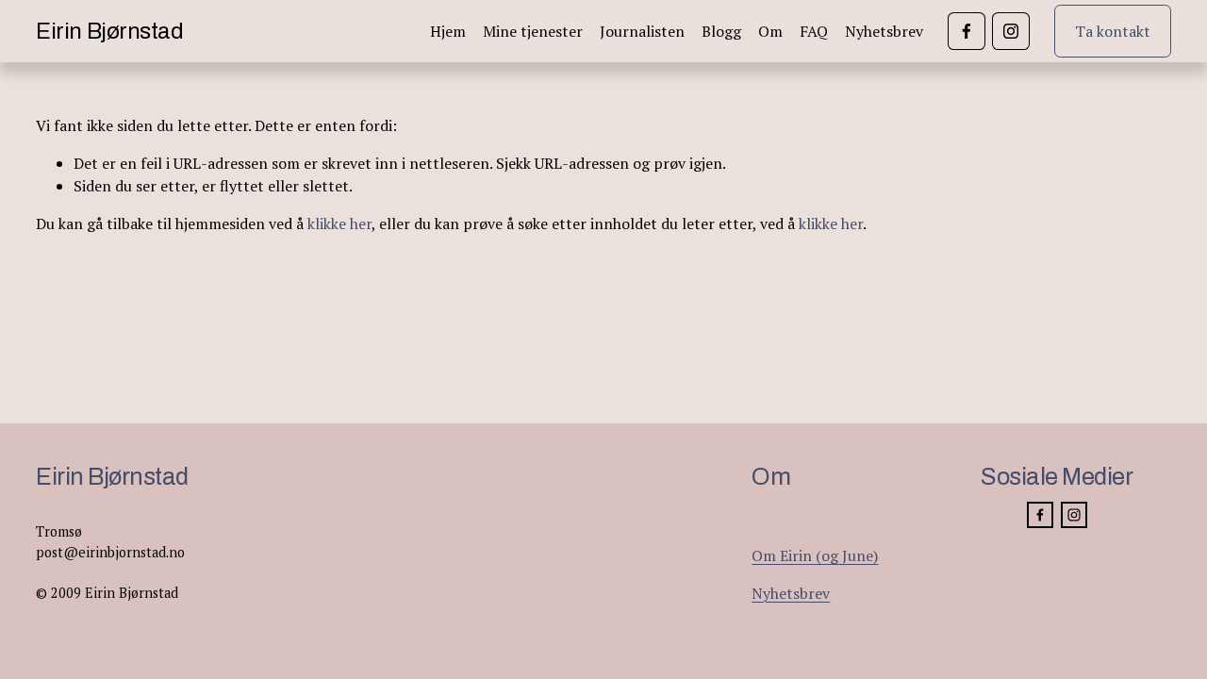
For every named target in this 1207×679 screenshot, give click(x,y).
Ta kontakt (1112, 31)
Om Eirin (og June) (815, 555)
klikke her (339, 223)
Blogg (721, 31)
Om (770, 31)
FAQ (814, 31)
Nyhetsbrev (884, 31)
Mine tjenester (533, 31)
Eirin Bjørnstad (109, 31)
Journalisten (642, 31)
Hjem (448, 31)
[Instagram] (1011, 31)
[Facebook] (966, 31)
